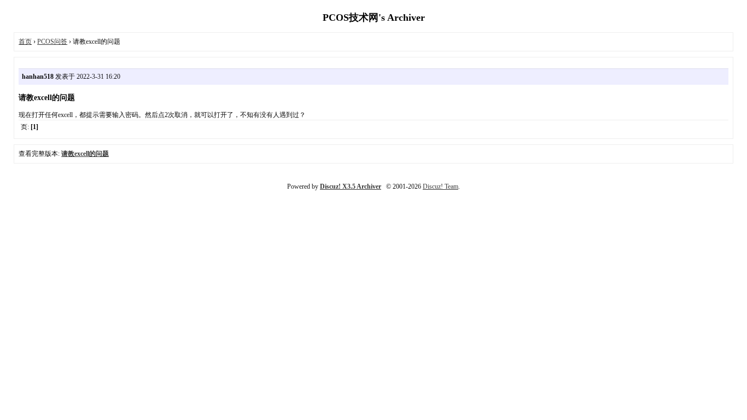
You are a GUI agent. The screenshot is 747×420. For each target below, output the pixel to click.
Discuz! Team (440, 186)
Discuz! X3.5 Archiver (350, 186)
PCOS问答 (52, 41)
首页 (25, 41)
